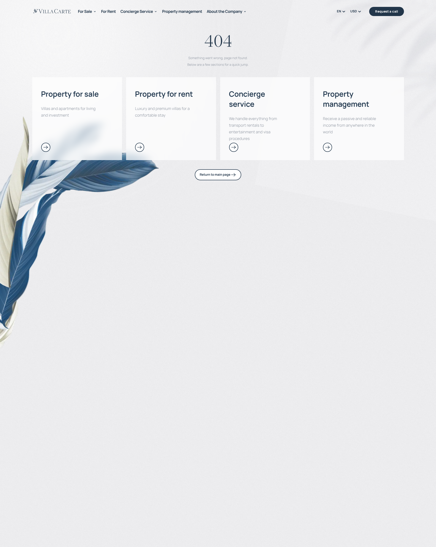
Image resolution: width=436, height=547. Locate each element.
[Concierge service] (233, 147)
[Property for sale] (45, 147)
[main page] (52, 11)
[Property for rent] (139, 147)
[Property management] (327, 147)
